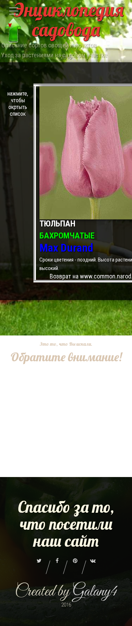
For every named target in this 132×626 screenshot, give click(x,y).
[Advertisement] (66, 431)
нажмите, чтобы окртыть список (17, 103)
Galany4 (95, 592)
